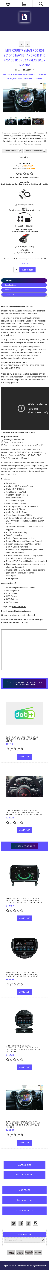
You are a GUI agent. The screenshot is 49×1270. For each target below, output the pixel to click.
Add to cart (27, 269)
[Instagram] (35, 1223)
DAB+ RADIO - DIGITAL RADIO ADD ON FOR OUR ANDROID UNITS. (22, 739)
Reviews (8, 290)
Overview (8, 280)
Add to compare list (34, 151)
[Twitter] (13, 1223)
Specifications (10, 285)
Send (42, 1240)
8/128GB (24, 250)
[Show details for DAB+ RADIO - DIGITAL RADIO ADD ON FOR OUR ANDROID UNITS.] (24, 713)
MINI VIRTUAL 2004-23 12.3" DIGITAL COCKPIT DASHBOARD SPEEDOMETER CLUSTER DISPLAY (24, 813)
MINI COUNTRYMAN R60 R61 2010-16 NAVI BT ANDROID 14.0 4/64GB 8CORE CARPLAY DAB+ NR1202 (23, 1124)
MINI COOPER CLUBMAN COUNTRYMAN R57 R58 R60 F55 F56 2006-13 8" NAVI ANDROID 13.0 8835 (23, 1049)
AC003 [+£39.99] (25, 205)
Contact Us (9, 294)
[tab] (24, 280)
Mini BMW (31, 168)
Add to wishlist (10, 151)
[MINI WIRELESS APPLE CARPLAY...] (27, 44)
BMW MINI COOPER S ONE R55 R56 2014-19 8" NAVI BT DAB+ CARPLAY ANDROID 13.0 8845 (23, 974)
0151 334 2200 (19, 607)
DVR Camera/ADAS (24, 229)
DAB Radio (24, 182)
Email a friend (24, 157)
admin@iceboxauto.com (19, 611)
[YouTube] (28, 1223)
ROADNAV (28, 166)
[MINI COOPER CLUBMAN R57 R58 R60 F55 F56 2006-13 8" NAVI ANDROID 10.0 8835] (24, 1022)
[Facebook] (21, 1223)
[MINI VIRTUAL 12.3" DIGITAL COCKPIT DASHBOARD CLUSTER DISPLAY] (24, 787)
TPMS (24, 208)
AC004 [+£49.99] (26, 247)
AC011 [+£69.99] (25, 226)
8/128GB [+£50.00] (25, 253)
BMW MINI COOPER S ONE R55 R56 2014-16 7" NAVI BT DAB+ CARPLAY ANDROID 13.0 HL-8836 (24, 901)
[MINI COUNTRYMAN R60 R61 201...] (21, 44)
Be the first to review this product (24, 177)
